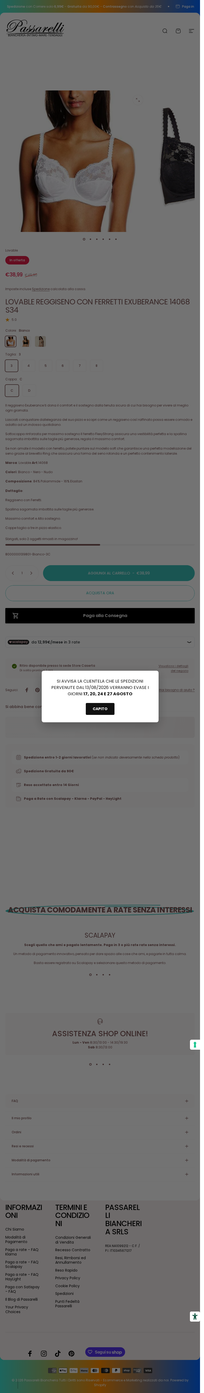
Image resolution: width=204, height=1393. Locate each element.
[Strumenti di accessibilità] (195, 1317)
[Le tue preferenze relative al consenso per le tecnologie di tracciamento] (195, 1045)
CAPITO (100, 708)
